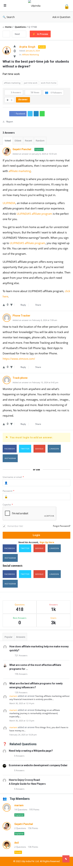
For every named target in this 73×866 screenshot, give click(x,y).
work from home (48, 82)
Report (9, 121)
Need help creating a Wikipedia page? (31, 750)
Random (40, 140)
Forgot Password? (61, 525)
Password (8, 490)
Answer (23, 99)
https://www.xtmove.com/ (19, 358)
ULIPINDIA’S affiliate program (34, 213)
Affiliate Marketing (30, 54)
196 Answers (21, 673)
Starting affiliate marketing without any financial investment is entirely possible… (39, 698)
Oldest (18, 140)
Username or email (13, 477)
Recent (28, 140)
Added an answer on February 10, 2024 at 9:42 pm (35, 382)
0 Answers (19, 755)
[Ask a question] (65, 858)
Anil (16, 842)
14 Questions (20, 809)
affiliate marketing (12, 82)
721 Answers (21, 655)
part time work (30, 82)
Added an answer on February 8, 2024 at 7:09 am (35, 320)
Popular (8, 637)
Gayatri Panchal (23, 824)
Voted (8, 140)
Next (17, 34)
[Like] (14, 45)
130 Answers (21, 692)
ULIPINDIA (9, 203)
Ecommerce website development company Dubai (38, 765)
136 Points (33, 846)
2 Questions (20, 828)
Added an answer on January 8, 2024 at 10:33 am (35, 153)
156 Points (33, 828)
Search (11, 17)
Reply (23, 304)
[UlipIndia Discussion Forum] (35, 6)
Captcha (8, 504)
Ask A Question (61, 17)
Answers (20, 637)
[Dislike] (14, 56)
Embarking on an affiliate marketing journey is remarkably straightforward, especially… (34, 713)
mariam (13, 696)
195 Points (34, 809)
